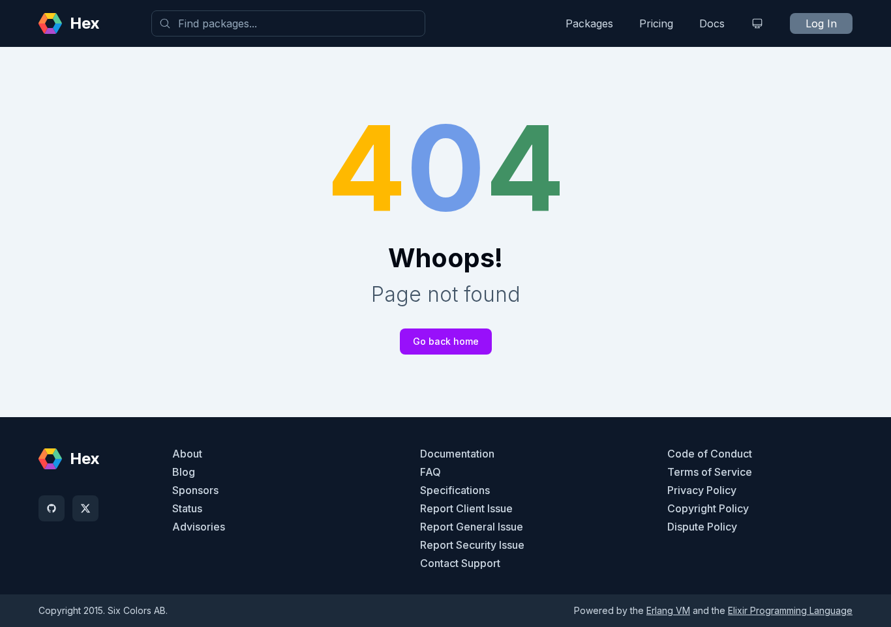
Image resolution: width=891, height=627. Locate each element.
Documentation (457, 453)
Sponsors (195, 490)
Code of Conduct (709, 453)
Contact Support (460, 563)
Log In (821, 23)
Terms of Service (709, 472)
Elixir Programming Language (790, 610)
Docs (712, 23)
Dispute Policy (702, 526)
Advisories (198, 526)
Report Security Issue (472, 545)
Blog (183, 472)
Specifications (455, 490)
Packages (589, 23)
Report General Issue (471, 526)
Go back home (446, 341)
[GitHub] (51, 508)
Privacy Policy (701, 490)
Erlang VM (668, 610)
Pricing (656, 23)
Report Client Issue (466, 508)
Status (187, 508)
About (187, 453)
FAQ (430, 472)
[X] (85, 508)
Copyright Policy (708, 508)
